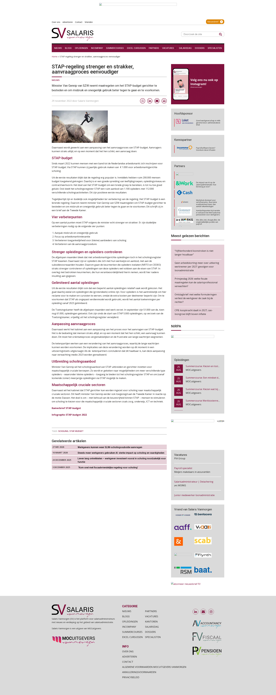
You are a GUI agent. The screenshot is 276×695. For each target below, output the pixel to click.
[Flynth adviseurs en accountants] (203, 552)
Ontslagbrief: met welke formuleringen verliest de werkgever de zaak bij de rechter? (196, 298)
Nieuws (56, 80)
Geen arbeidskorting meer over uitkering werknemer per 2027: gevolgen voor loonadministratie (197, 266)
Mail (203, 612)
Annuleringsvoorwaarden (139, 672)
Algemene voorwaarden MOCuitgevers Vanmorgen (154, 667)
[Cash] (184, 181)
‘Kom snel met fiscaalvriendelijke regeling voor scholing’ (108, 467)
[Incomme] (184, 149)
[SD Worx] (185, 191)
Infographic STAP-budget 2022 (69, 414)
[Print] (164, 100)
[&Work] (184, 172)
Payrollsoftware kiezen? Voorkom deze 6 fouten (205, 149)
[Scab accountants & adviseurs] (203, 537)
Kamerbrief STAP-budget (66, 408)
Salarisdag (152, 626)
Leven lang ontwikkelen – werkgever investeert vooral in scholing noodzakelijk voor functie (122, 460)
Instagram (211, 612)
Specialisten (153, 637)
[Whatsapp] (142, 100)
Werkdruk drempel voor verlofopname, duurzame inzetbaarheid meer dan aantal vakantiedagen (206, 190)
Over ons (128, 651)
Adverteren (129, 656)
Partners (151, 611)
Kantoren (151, 621)
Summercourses (132, 632)
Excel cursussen (132, 637)
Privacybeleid (130, 677)
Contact (127, 661)
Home (54, 56)
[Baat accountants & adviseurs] (203, 565)
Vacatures (151, 616)
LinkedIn (196, 612)
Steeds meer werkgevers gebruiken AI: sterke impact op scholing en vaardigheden (121, 453)
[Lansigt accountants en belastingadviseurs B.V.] (183, 552)
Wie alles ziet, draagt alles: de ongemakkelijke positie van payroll (208, 209)
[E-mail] (157, 100)
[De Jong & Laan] (183, 537)
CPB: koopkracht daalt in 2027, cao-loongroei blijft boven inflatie (194, 312)
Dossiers (150, 632)
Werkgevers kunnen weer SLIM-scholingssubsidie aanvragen (110, 447)
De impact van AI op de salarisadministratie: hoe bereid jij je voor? (206, 172)
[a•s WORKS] (184, 209)
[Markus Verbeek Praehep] (184, 219)
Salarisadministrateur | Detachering (193, 468)
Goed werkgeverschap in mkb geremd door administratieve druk (208, 122)
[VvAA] (203, 522)
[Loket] (184, 123)
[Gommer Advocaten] (184, 200)
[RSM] (183, 565)
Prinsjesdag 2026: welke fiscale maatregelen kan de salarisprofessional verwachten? (196, 282)
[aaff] (183, 522)
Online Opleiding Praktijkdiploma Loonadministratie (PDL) (217, 400)
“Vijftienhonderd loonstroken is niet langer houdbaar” (194, 252)
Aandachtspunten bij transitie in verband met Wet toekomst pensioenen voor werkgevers (208, 200)
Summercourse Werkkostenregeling (205, 389)
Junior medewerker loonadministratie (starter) (194, 483)
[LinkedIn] (149, 100)
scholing (63, 431)
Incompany (129, 626)
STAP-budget (76, 431)
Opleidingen (130, 621)
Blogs (126, 616)
